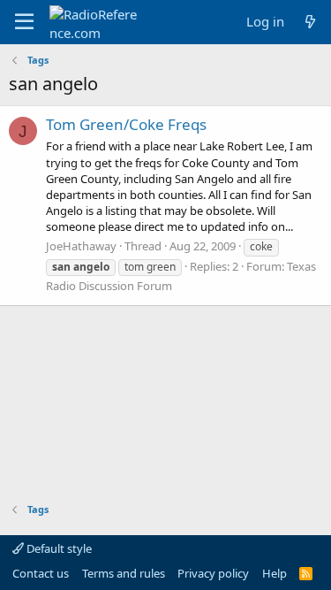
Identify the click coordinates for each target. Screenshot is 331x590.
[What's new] (310, 21)
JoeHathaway (81, 246)
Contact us (40, 573)
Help (274, 573)
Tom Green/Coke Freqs (126, 124)
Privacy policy (213, 573)
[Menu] (24, 22)
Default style (58, 548)
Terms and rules (123, 573)
